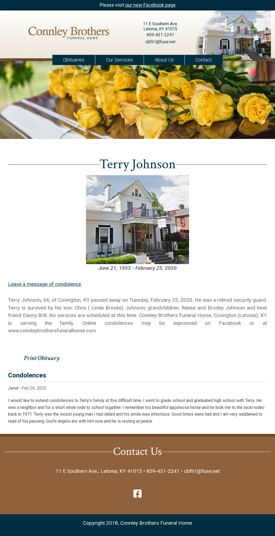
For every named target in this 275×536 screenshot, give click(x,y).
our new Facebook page (150, 5)
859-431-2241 (160, 34)
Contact (204, 60)
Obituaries (73, 60)
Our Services (119, 60)
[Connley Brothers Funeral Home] (68, 34)
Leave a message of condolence (44, 284)
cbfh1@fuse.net (160, 41)
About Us (164, 60)
